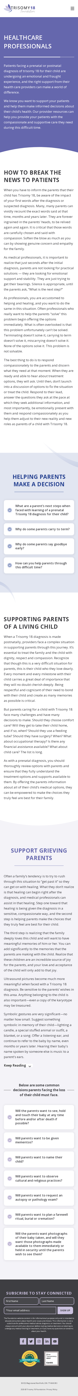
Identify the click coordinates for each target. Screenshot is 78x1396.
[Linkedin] (47, 1341)
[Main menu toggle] (71, 8)
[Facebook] (23, 1341)
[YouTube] (55, 1341)
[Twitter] (31, 1341)
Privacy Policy (51, 1389)
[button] (39, 510)
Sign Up (65, 1310)
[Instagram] (39, 1341)
